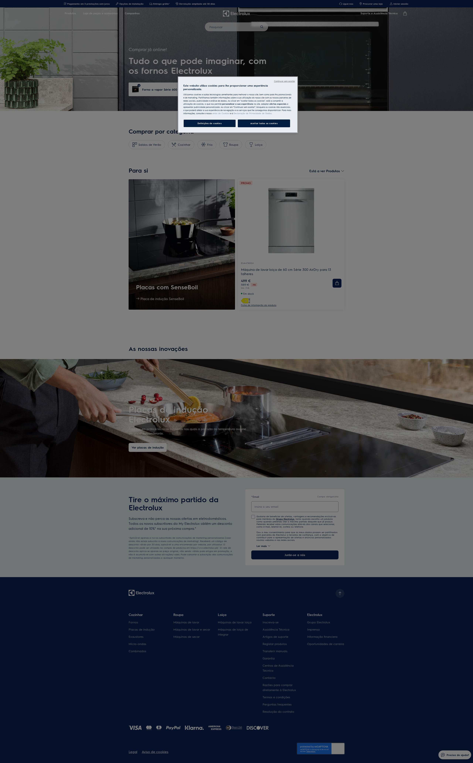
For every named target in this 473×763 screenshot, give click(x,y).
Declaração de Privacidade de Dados (253, 113)
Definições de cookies (210, 123)
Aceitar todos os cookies (264, 123)
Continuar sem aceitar (284, 81)
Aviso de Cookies (220, 113)
